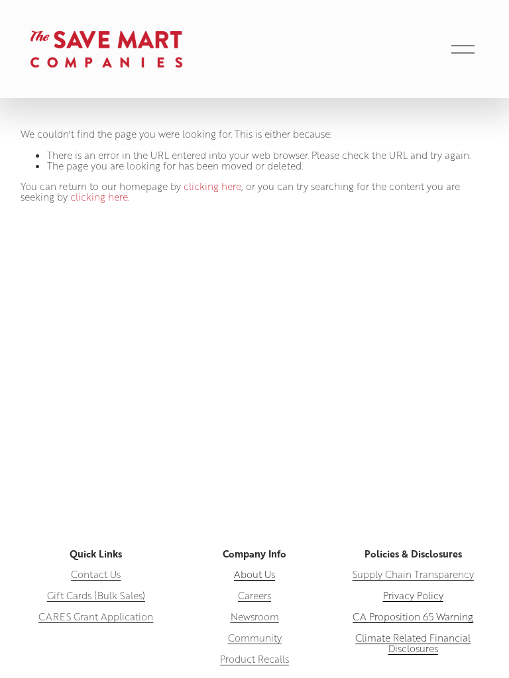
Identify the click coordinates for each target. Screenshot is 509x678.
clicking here (212, 186)
